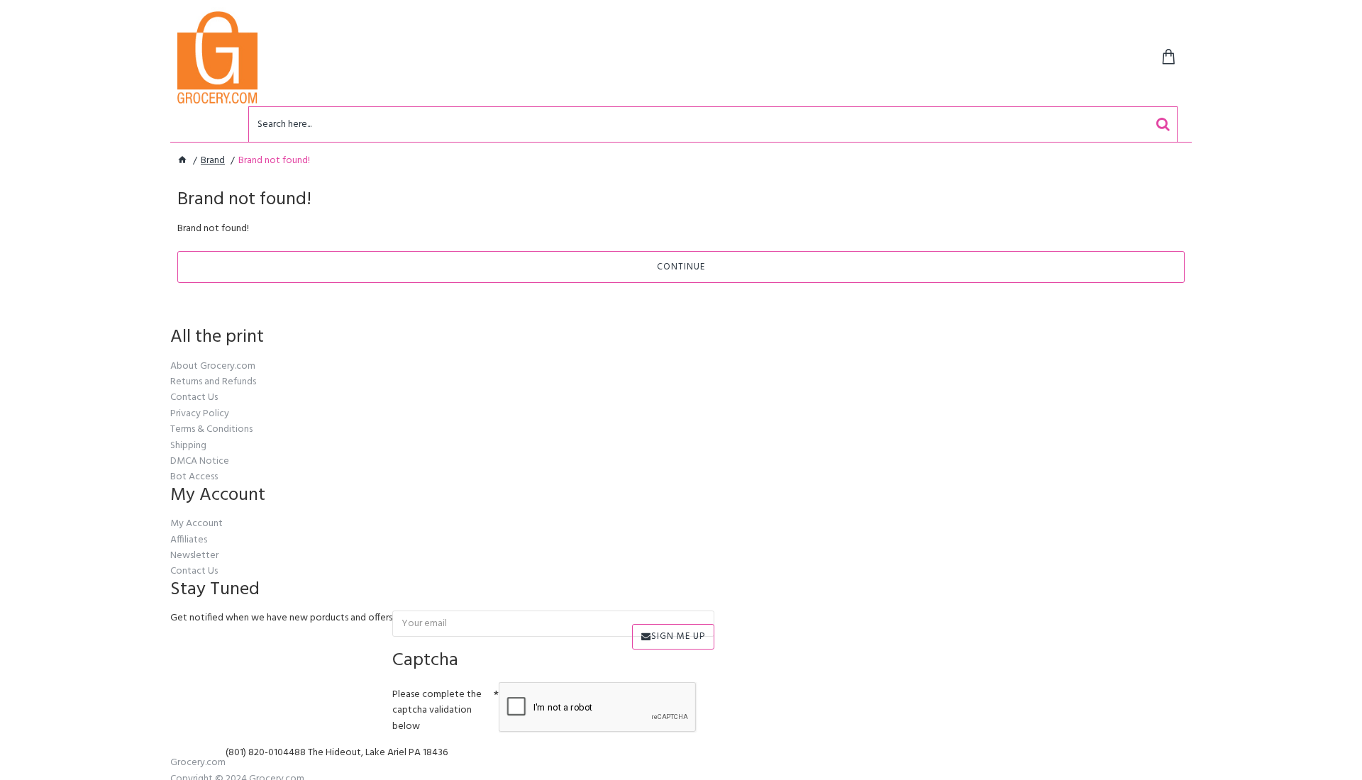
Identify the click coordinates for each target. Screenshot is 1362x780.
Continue (681, 267)
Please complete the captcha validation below (437, 710)
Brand (213, 161)
